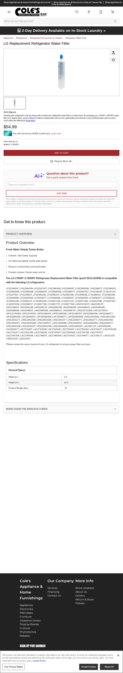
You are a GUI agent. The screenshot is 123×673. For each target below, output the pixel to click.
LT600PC (15, 145)
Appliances (8, 38)
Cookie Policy (39, 661)
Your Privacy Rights (13, 667)
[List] (76, 12)
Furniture (26, 616)
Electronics (26, 609)
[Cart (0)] (112, 12)
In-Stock (25, 628)
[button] (9, 12)
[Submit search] (115, 21)
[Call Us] (100, 12)
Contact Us (54, 595)
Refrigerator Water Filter (76, 38)
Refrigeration (21, 38)
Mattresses (26, 612)
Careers (80, 595)
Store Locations (84, 588)
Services (52, 588)
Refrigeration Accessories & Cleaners (46, 38)
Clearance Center (30, 620)
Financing (53, 592)
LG (16, 141)
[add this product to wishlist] (113, 60)
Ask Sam (62, 193)
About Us (81, 592)
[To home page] (31, 11)
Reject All (109, 667)
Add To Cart (61, 153)
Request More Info (63, 161)
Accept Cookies (88, 667)
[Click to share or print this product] (113, 52)
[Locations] (88, 12)
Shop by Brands (29, 624)
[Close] (118, 655)
